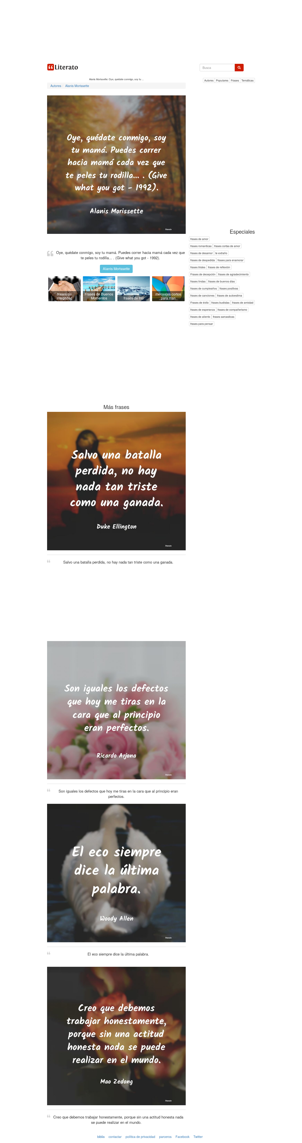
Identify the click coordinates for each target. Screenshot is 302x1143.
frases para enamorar (230, 260)
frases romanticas (201, 246)
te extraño (221, 253)
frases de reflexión (219, 267)
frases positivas (229, 288)
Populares (222, 80)
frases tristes (197, 267)
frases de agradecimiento (233, 274)
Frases (235, 80)
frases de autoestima (229, 295)
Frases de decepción (203, 274)
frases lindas (198, 281)
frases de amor (199, 239)
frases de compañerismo (232, 310)
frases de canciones (202, 295)
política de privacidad (140, 1136)
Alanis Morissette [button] (116, 268)
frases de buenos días (221, 281)
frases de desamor (201, 253)
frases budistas (220, 303)
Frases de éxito (199, 303)
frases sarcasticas (223, 317)
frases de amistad (242, 303)
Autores (209, 80)
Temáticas (247, 80)
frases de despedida (202, 260)
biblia (101, 1136)
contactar (115, 1136)
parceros (165, 1136)
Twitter (198, 1136)
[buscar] (239, 67)
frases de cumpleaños (203, 288)
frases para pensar (201, 324)
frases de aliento (200, 317)
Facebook (182, 1136)
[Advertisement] (151, 31)
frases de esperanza (202, 310)
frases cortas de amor (227, 246)
